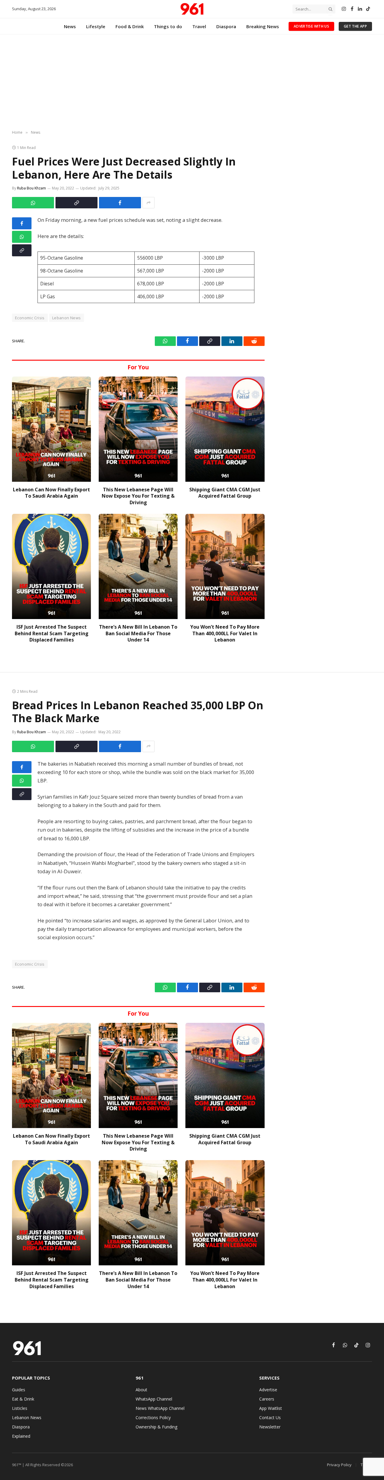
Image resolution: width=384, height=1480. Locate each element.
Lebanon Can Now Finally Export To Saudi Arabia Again (51, 493)
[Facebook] (22, 223)
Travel (199, 26)
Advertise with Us (311, 26)
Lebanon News (66, 317)
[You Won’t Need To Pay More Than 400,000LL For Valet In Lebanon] (224, 566)
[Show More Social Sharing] (148, 202)
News (70, 26)
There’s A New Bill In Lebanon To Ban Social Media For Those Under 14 (138, 633)
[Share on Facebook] (120, 202)
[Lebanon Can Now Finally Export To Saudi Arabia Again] (51, 429)
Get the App (355, 26)
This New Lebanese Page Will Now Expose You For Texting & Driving (138, 496)
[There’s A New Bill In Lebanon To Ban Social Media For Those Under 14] (138, 566)
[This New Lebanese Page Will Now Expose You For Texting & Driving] (138, 429)
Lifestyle (95, 26)
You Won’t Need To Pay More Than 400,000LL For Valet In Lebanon (225, 633)
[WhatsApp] (22, 237)
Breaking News (262, 26)
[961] (192, 9)
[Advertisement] (192, 82)
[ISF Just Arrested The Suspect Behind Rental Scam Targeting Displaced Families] (51, 566)
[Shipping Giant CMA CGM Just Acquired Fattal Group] (224, 429)
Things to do (168, 26)
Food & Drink (130, 26)
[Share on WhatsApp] (33, 202)
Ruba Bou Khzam (31, 188)
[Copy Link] (77, 202)
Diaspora (226, 26)
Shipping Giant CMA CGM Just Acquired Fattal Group (224, 493)
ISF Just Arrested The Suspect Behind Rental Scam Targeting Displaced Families (51, 633)
